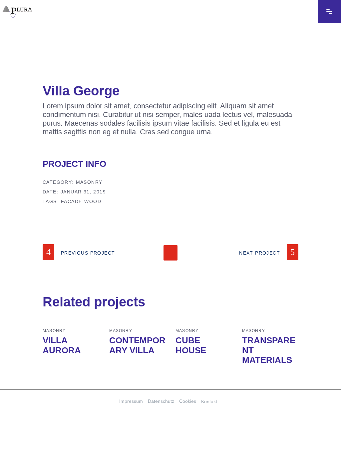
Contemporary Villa (137, 345)
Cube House (190, 345)
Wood (92, 201)
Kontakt (209, 401)
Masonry (89, 182)
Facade (71, 201)
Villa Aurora (62, 345)
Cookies (187, 401)
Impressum (131, 401)
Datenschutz (161, 401)
